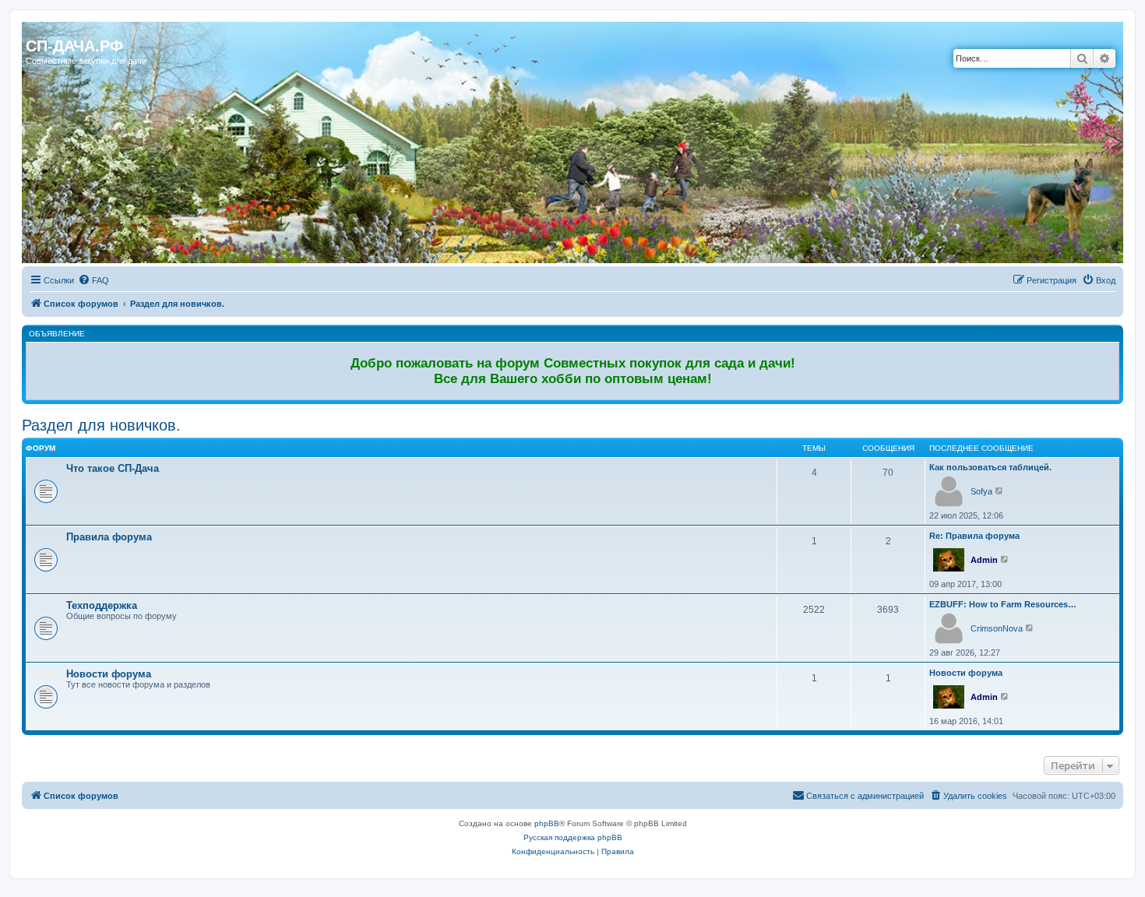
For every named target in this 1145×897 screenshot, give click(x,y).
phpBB (546, 823)
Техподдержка (101, 605)
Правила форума (109, 537)
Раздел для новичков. (101, 425)
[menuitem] (93, 280)
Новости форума (108, 674)
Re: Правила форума (974, 535)
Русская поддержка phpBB (572, 837)
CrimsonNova (997, 628)
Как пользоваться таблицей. (990, 467)
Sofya (981, 491)
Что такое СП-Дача (112, 468)
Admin (984, 560)
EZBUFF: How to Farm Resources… (1002, 604)
